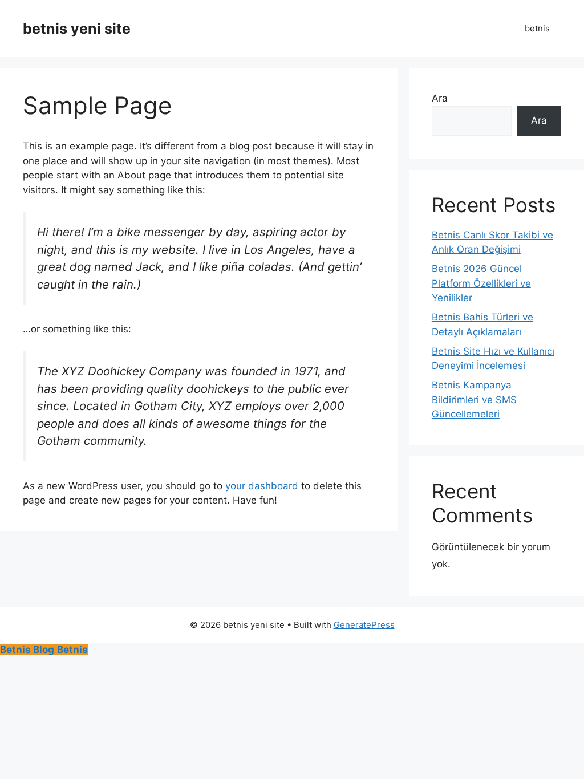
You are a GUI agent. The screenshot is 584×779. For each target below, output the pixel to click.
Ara (440, 98)
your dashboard (261, 486)
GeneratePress (364, 624)
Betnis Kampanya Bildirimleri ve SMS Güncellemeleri (474, 399)
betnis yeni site (77, 28)
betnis (537, 28)
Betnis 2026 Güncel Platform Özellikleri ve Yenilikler (481, 283)
